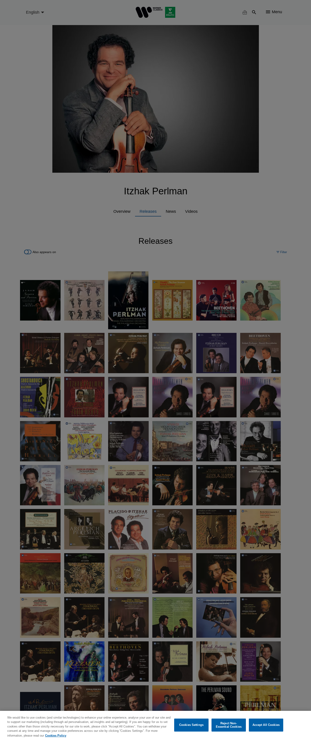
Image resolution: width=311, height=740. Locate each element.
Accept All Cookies (266, 725)
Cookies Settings (191, 725)
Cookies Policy (55, 735)
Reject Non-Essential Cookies (229, 725)
